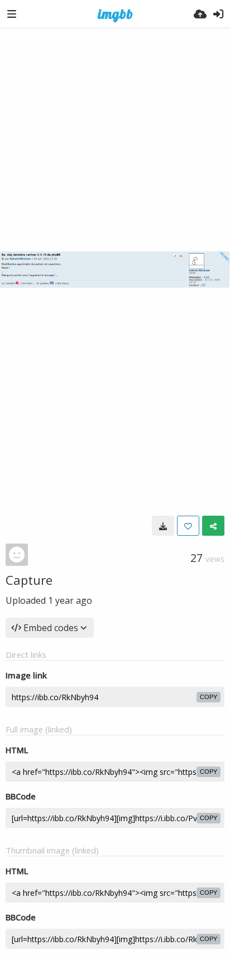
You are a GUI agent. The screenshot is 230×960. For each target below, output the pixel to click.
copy (208, 697)
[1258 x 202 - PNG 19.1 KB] (163, 526)
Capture (29, 579)
